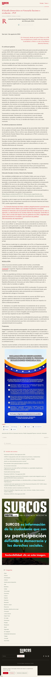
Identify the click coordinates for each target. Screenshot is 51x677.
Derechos (6, 600)
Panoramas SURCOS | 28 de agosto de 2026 (14, 454)
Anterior (5, 437)
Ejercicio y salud (7, 604)
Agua (5, 573)
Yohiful (32, 663)
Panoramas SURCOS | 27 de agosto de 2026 (14, 474)
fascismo (20, 433)
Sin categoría (7, 631)
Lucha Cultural (7, 613)
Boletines (6, 586)
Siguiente (46, 437)
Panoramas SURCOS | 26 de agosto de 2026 (14, 494)
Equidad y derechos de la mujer (11, 609)
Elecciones (6, 607)
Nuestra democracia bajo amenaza (12, 472)
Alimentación (7, 577)
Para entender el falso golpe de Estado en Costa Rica (16, 463)
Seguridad (6, 629)
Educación (6, 602)
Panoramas (6, 620)
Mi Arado (6, 618)
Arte (5, 584)
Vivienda (6, 638)
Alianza (6, 575)
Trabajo (5, 636)
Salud (5, 627)
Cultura (5, 595)
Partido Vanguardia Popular (29, 433)
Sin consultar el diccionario (10, 466)
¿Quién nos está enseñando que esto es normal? (15, 461)
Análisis (18, 16)
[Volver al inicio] (5, 3)
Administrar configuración (22, 673)
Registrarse (20, 656)
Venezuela (44, 433)
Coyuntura (6, 593)
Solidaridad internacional (10, 634)
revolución (38, 433)
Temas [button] (46, 3)
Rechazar (12, 673)
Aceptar (5, 673)
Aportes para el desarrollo (10, 582)
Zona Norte (6, 640)
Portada (41, 3)
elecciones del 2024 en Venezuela (10, 433)
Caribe (5, 589)
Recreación (6, 625)
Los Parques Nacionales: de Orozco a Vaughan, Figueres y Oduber (19, 459)
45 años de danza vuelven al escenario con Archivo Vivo (17, 488)
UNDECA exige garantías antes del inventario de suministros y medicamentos (22, 457)
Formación (6, 611)
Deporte (6, 598)
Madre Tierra (7, 616)
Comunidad (6, 591)
